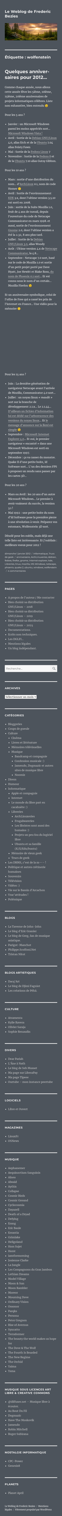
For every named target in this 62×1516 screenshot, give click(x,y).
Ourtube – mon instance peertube (30, 1082)
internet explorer (38, 560)
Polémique (15, 899)
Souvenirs (14, 876)
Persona (13, 1315)
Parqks (12, 1311)
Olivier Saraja (16, 1027)
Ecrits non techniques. (22, 634)
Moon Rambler (18, 1288)
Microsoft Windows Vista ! (25, 133)
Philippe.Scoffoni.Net (22, 949)
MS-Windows (38, 564)
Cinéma (16, 738)
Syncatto (14, 1329)
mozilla (26, 564)
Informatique (40, 553)
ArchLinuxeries (39, 557)
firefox (16, 560)
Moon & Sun (16, 1283)
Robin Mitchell (17, 1429)
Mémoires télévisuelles (26, 747)
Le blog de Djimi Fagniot (24, 986)
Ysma (11, 1371)
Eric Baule (14, 1228)
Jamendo (14, 1424)
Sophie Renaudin (19, 1031)
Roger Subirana (18, 1434)
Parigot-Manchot (19, 945)
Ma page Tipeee (18, 1077)
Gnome (13, 230)
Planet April (15, 1493)
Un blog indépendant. (22, 648)
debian (52, 557)
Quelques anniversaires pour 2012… (27, 74)
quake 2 (19, 567)
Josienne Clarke (18, 1260)
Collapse (13, 1191)
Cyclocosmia (16, 1205)
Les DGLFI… (16, 639)
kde (50, 560)
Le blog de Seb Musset (22, 1068)
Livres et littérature (24, 742)
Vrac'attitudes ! (18, 894)
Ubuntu (42, 142)
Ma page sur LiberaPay (23, 1072)
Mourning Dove (18, 1297)
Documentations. (19, 629)
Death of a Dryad (19, 1214)
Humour (13, 784)
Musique (17, 751)
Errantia (13, 1232)
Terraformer (16, 1334)
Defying (13, 1218)
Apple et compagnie (24, 793)
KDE (11, 198)
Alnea (12, 1177)
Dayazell (13, 1209)
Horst (12, 1251)
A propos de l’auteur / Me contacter (31, 597)
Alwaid (12, 1182)
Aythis (12, 1186)
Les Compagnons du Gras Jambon (30, 1269)
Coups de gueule (18, 728)
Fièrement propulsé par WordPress (33, 1509)
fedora (8, 560)
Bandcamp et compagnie (31, 756)
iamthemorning (18, 1255)
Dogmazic (14, 1415)
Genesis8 (14, 1465)
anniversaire (23, 557)
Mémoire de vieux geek (26, 853)
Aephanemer (16, 1168)
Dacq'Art (14, 981)
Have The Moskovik (21, 1420)
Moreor (13, 1292)
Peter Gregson (17, 1320)
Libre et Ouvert (18, 1109)
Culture (13, 733)
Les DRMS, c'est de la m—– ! (27, 862)
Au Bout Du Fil (17, 1411)
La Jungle (14, 1265)
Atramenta (15, 1017)
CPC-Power (15, 1461)
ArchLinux (26, 184)
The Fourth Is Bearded (22, 1352)
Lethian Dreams (18, 1274)
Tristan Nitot (16, 954)
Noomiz (20, 774)
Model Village (17, 1278)
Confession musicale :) (29, 761)
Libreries (9, 564)
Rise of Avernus (18, 1325)
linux (18, 564)
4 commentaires (17, 571)
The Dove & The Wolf (22, 1348)
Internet (16, 798)
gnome (24, 560)
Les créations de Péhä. (22, 990)
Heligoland (15, 1242)
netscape (51, 564)
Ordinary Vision (18, 1301)
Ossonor (13, 1306)
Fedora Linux (39, 151)
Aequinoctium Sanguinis (24, 1172)
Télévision (15, 881)
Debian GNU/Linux (44, 138)
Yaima (12, 1366)
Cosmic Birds (16, 1195)
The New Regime (19, 1357)
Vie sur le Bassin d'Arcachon (26, 890)
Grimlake (14, 1237)
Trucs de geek (20, 857)
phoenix (9, 567)
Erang (12, 1223)
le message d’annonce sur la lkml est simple (30, 425)
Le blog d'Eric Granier (22, 931)
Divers (12, 779)
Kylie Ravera (16, 1022)
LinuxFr (13, 1136)
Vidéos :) (14, 885)
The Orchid (15, 1361)
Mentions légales (19, 643)
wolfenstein (50, 567)
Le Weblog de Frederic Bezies (20, 1506)
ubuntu (28, 567)
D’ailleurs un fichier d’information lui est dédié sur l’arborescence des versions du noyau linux (31, 416)
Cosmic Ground (18, 1200)
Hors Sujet (15, 1246)
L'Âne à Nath (16, 1063)
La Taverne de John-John (24, 926)
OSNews (13, 1141)
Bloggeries (15, 724)
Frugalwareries (24, 821)
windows (38, 567)
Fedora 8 (45, 156)
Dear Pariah (15, 1058)
